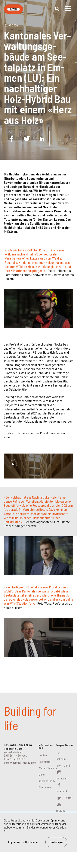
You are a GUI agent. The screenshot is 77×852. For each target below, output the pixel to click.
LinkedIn (61, 759)
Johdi (67, 765)
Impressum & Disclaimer (23, 842)
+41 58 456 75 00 (15, 759)
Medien (42, 755)
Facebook (61, 791)
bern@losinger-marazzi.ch (20, 762)
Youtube (60, 810)
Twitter (68, 797)
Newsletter (45, 761)
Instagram (62, 778)
